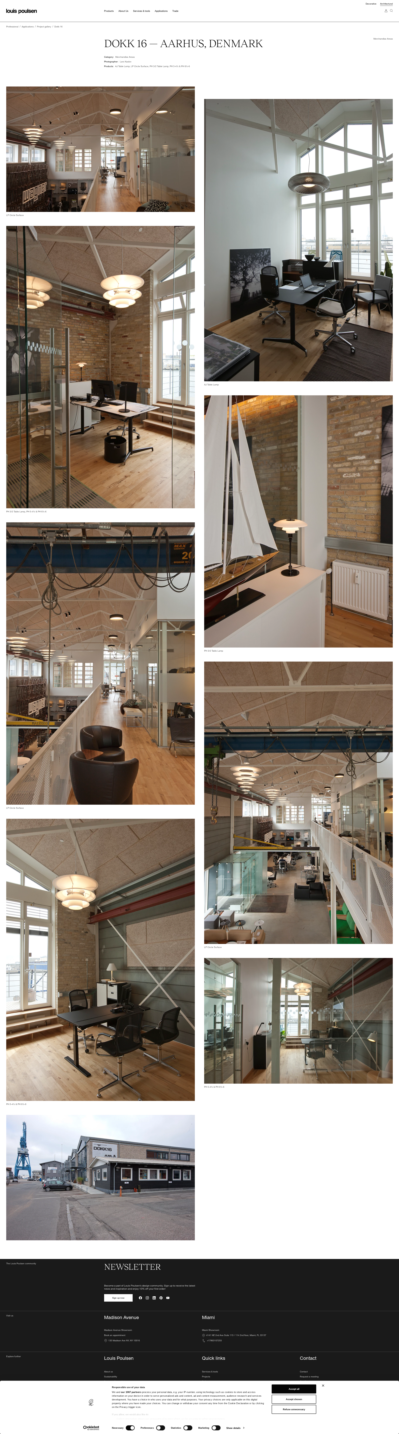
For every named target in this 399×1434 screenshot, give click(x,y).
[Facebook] (140, 1297)
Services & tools (210, 1371)
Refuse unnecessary (294, 1409)
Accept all (294, 1389)
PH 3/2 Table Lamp (159, 66)
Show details (233, 1428)
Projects (206, 1376)
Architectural (386, 3)
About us (108, 1371)
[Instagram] (147, 1297)
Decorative (371, 3)
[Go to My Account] (386, 14)
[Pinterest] (161, 1297)
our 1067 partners (131, 1392)
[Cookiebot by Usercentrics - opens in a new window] (91, 1428)
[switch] (160, 1427)
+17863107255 (214, 1340)
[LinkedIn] (154, 1297)
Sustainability (110, 1376)
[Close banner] (323, 1386)
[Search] (391, 14)
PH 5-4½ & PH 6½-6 (180, 66)
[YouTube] (167, 1297)
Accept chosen (294, 1399)
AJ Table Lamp (122, 66)
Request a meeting (309, 1376)
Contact (304, 1371)
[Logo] (21, 11)
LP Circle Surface (139, 66)
